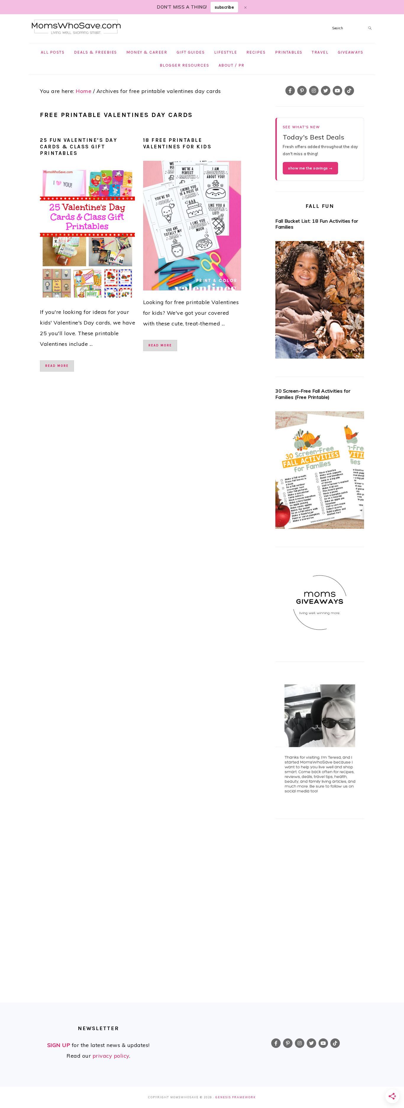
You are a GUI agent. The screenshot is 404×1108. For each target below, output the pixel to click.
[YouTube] (337, 90)
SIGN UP (58, 1045)
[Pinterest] (302, 90)
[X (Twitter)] (325, 90)
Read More (57, 366)
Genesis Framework (235, 1097)
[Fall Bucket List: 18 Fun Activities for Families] (319, 301)
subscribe (224, 7)
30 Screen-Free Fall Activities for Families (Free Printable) (312, 394)
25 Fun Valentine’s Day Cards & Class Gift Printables (78, 146)
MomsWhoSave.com (76, 27)
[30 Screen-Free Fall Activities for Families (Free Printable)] (319, 471)
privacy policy (111, 1055)
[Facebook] (290, 90)
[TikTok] (349, 90)
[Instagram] (314, 90)
